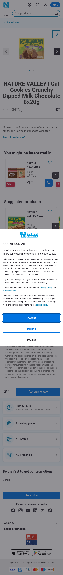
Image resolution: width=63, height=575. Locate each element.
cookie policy (42, 305)
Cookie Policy (9, 291)
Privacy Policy (46, 287)
